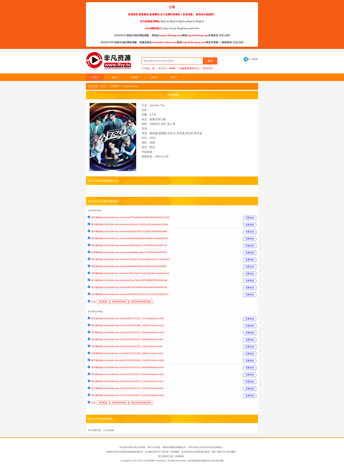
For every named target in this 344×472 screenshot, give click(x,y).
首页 (95, 77)
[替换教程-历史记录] (232, 42)
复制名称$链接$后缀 (141, 301)
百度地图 (191, 460)
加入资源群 (250, 59)
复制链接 (103, 301)
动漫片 (154, 77)
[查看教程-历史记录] (218, 35)
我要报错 (249, 218)
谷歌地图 (219, 460)
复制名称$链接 (119, 301)
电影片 (114, 77)
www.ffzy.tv (161, 460)
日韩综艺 (115, 86)
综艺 (163, 123)
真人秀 (171, 123)
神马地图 (201, 460)
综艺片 (174, 77)
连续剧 (134, 77)
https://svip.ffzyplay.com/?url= (180, 28)
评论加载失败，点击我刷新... (101, 430)
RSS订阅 (210, 460)
